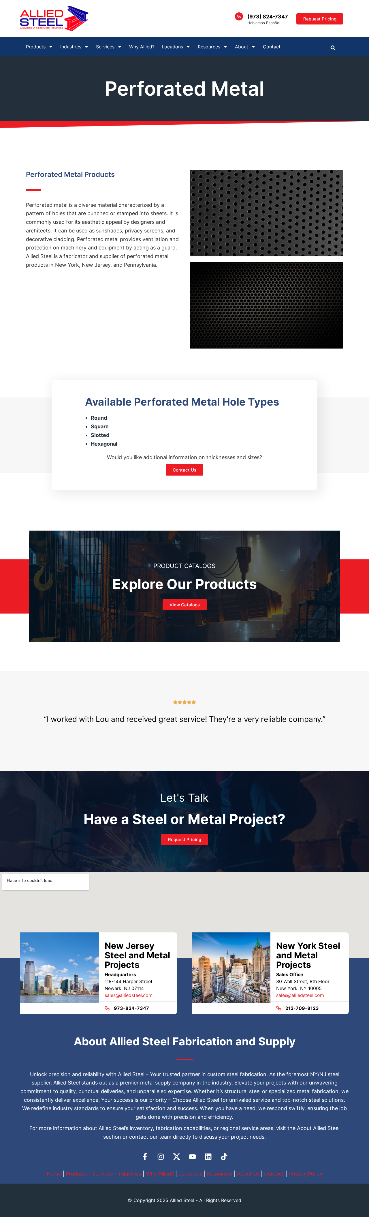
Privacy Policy (305, 1174)
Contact (271, 47)
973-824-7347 (131, 1008)
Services (102, 1174)
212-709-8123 (302, 1008)
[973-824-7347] (107, 1008)
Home (54, 1174)
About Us (248, 1174)
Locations (172, 47)
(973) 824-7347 (267, 17)
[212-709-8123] (278, 1008)
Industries (129, 1174)
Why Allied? (142, 47)
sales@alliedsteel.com (129, 995)
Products (77, 1174)
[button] (333, 47)
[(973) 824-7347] (239, 16)
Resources (219, 1174)
